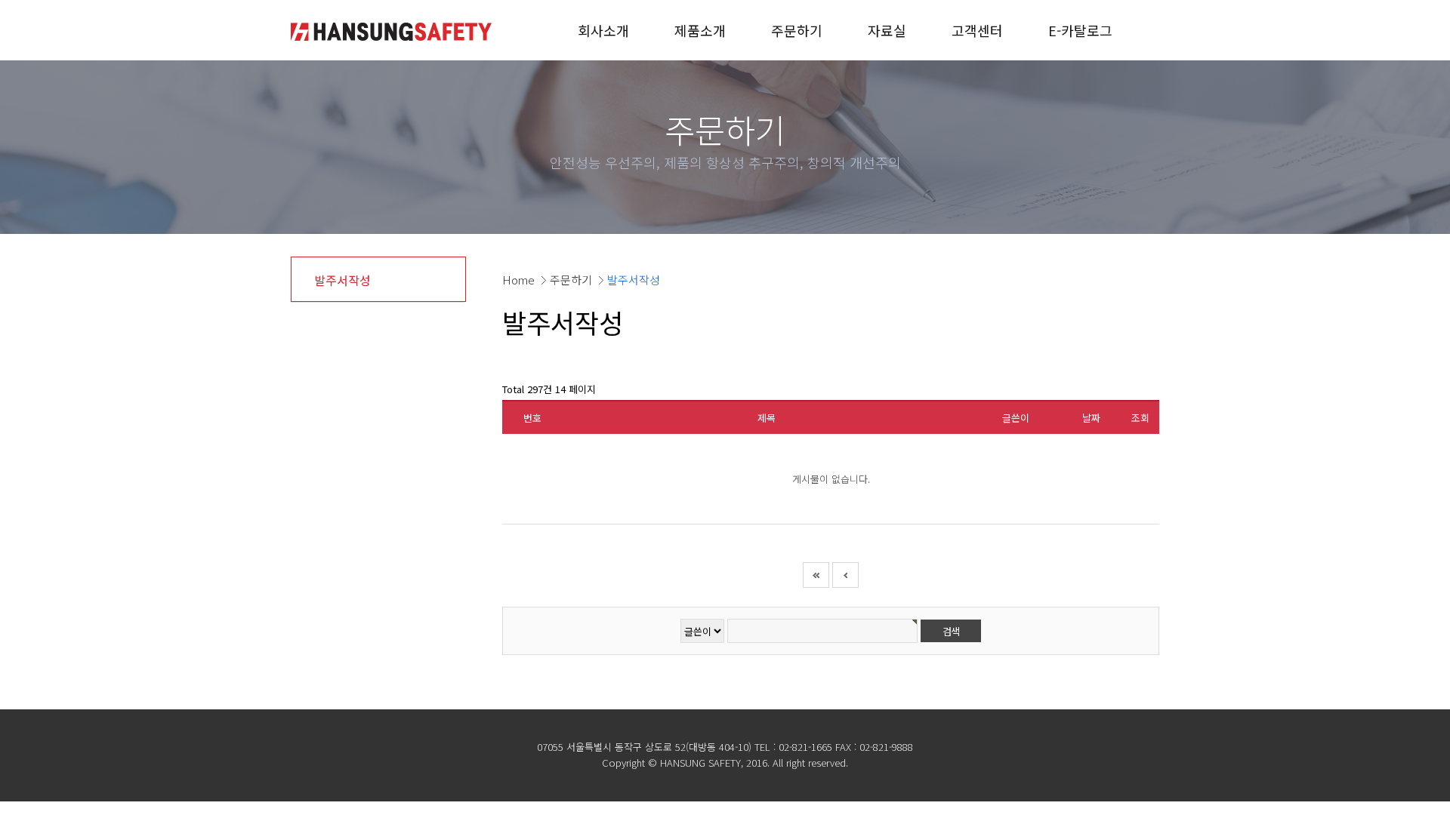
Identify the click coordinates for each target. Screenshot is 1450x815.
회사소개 (603, 30)
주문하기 (796, 30)
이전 (845, 575)
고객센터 (977, 30)
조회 (1140, 418)
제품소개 (700, 30)
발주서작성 (342, 280)
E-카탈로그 (1080, 30)
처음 (816, 575)
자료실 (887, 30)
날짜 (1091, 418)
